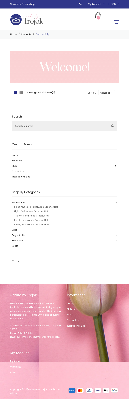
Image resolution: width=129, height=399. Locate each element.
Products (26, 34)
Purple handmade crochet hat (31, 220)
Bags (14, 229)
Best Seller (17, 240)
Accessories (18, 202)
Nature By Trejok (38, 389)
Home (13, 34)
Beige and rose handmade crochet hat (36, 206)
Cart (12, 372)
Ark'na (13, 393)
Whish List (15, 366)
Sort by (92, 92)
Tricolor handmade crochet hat (32, 215)
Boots (15, 245)
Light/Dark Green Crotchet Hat (31, 211)
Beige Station (19, 235)
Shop (14, 166)
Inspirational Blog (21, 176)
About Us (17, 160)
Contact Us (18, 171)
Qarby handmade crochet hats (31, 224)
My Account (95, 4)
